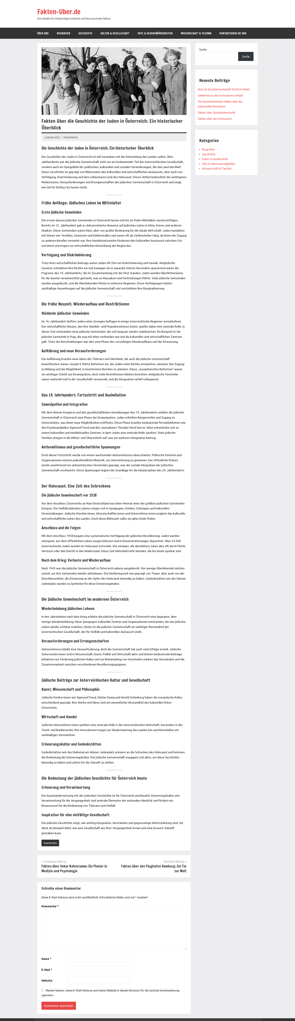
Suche (203, 49)
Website (46, 980)
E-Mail (46, 969)
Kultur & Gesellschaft (115, 33)
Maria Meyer (71, 137)
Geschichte (85, 33)
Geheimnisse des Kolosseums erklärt (220, 95)
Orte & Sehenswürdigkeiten (155, 33)
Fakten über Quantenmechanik (216, 112)
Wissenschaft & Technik (196, 33)
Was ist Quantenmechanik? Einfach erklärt (224, 89)
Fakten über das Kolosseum (215, 118)
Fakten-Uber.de (59, 11)
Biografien (63, 33)
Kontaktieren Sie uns (233, 33)
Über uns (43, 33)
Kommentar (50, 906)
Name (46, 958)
